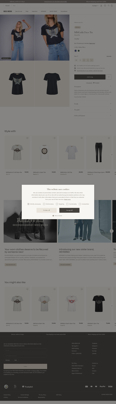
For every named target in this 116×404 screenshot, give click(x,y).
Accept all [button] (69, 210)
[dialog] (58, 202)
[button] (58, 215)
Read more (67, 199)
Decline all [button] (46, 210)
